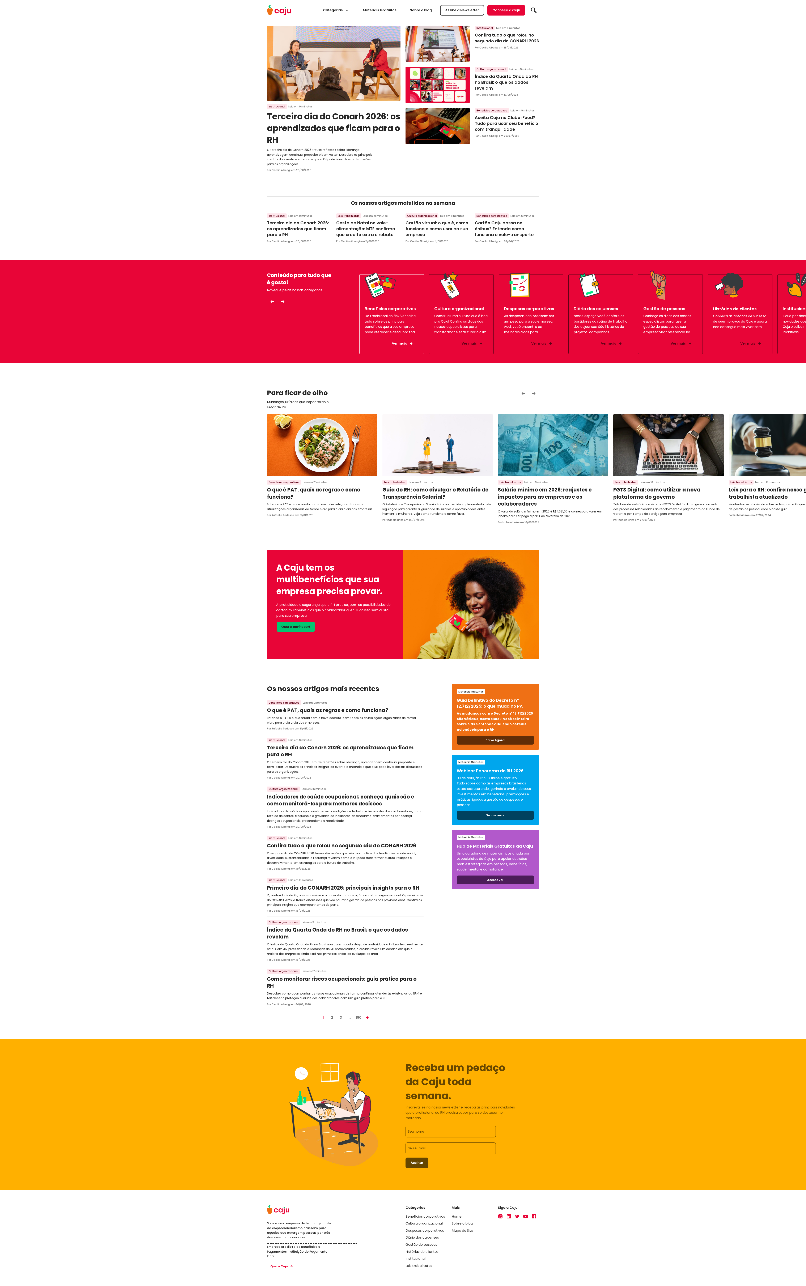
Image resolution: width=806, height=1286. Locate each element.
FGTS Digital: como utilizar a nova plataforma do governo (656, 493)
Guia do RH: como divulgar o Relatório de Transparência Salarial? (435, 493)
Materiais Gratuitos (379, 10)
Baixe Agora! (495, 740)
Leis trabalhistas (348, 216)
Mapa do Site (462, 1230)
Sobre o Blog (421, 10)
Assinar (417, 1162)
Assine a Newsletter (462, 10)
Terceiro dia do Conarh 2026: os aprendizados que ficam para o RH (333, 128)
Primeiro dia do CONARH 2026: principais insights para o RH (343, 887)
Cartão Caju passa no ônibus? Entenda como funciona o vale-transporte (504, 229)
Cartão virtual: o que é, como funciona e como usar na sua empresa (437, 229)
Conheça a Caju (506, 10)
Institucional (277, 106)
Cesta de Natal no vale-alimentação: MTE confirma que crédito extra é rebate (365, 229)
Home (457, 1216)
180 (358, 1017)
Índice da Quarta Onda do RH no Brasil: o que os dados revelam (506, 82)
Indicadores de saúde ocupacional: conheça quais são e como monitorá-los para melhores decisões (340, 800)
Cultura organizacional (491, 69)
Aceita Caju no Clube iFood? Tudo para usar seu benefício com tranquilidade (506, 123)
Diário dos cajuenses (422, 1237)
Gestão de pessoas (421, 1244)
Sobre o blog (462, 1223)
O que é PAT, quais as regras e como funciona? (327, 710)
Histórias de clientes (422, 1251)
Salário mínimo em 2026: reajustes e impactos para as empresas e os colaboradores (545, 496)
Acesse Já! (495, 880)
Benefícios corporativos (491, 110)
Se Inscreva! (495, 815)
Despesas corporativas (425, 1230)
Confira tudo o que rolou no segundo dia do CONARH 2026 (507, 38)
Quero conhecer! (295, 626)
